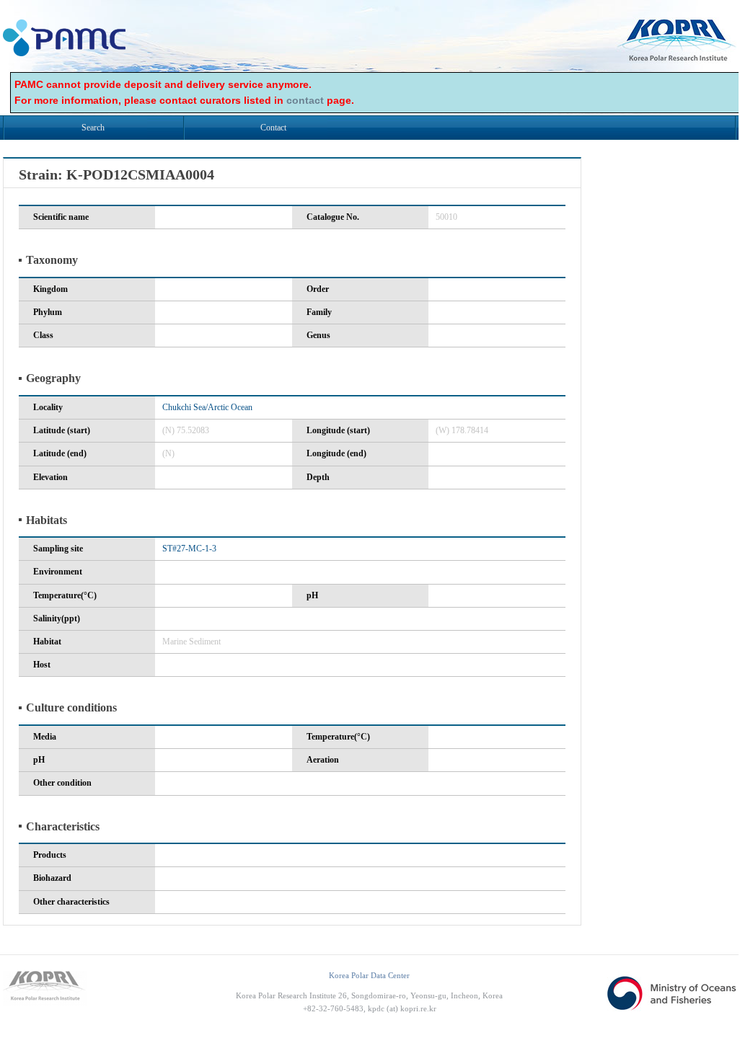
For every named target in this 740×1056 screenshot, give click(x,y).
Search (93, 128)
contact (305, 100)
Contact (273, 128)
